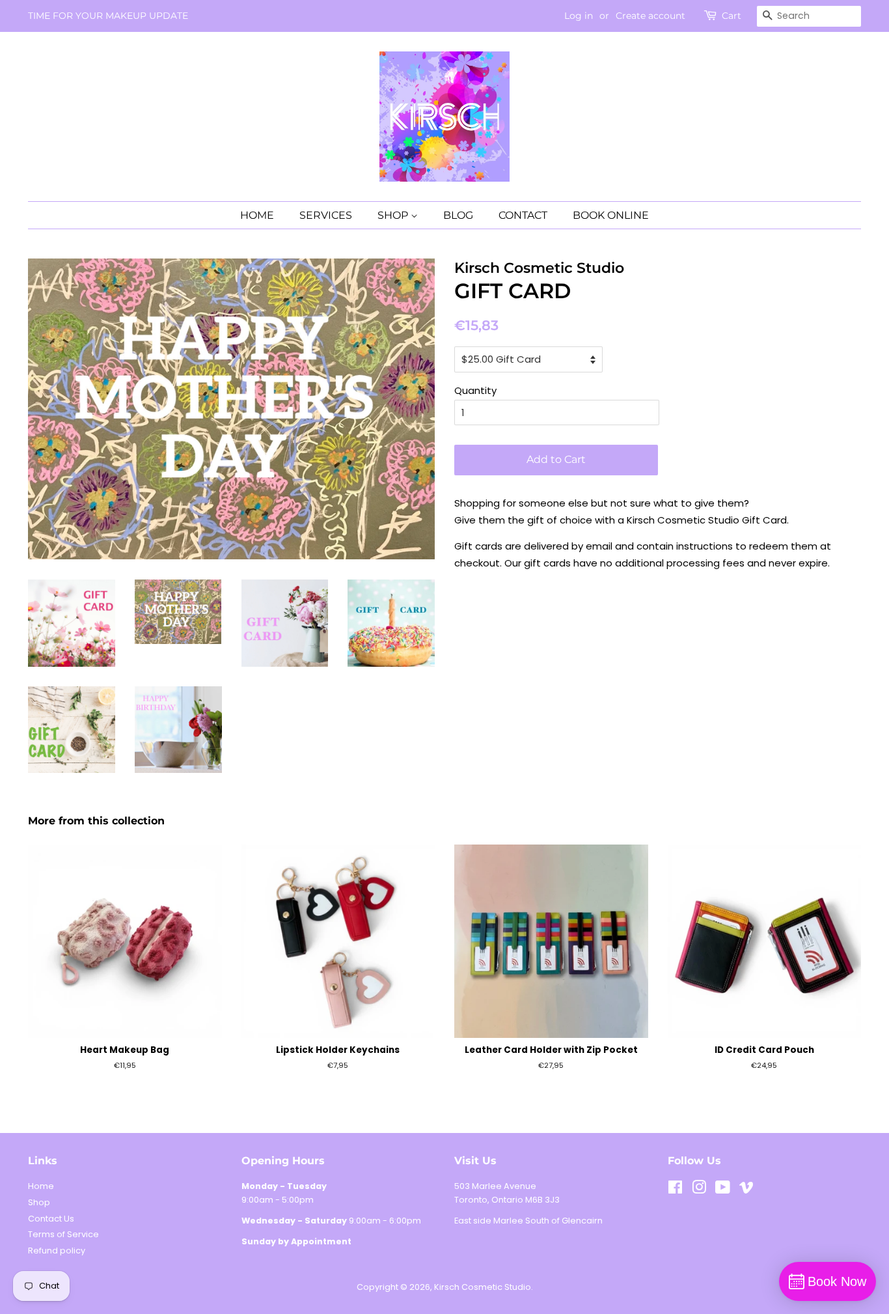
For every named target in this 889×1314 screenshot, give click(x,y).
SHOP (394, 215)
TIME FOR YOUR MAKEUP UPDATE (108, 15)
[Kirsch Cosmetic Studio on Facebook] (675, 1189)
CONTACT (523, 215)
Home (41, 1186)
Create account (650, 15)
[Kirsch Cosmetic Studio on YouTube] (722, 1189)
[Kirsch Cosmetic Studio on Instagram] (699, 1189)
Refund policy (56, 1250)
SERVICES (325, 215)
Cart (731, 15)
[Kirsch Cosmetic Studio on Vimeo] (746, 1189)
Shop (39, 1202)
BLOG (458, 215)
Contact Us (51, 1218)
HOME (257, 215)
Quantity (475, 390)
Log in (578, 15)
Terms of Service (63, 1234)
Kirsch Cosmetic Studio (482, 1287)
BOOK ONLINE (611, 215)
